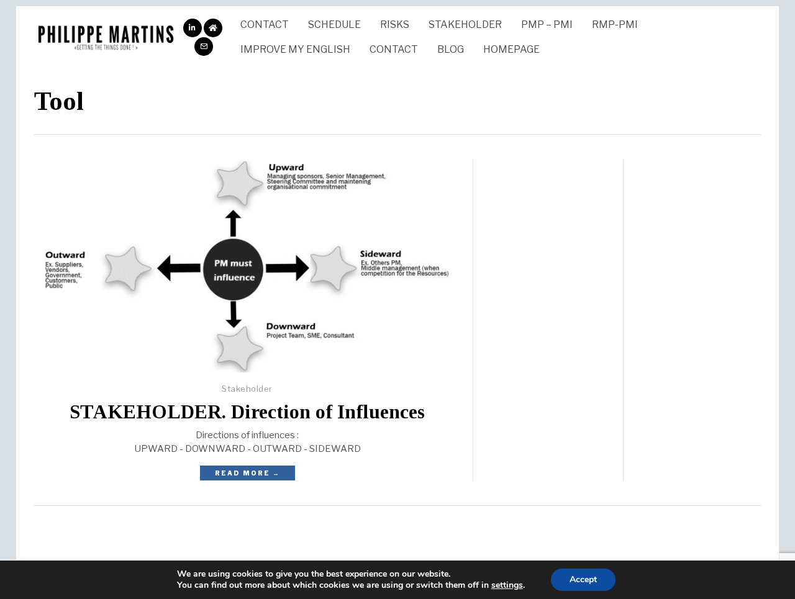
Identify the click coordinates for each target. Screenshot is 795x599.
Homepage (511, 49)
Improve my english (295, 49)
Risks (394, 24)
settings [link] (507, 585)
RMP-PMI (615, 24)
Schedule (334, 24)
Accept (583, 579)
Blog (450, 49)
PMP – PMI (547, 24)
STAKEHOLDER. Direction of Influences (247, 412)
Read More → (247, 473)
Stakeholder (465, 24)
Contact (264, 24)
